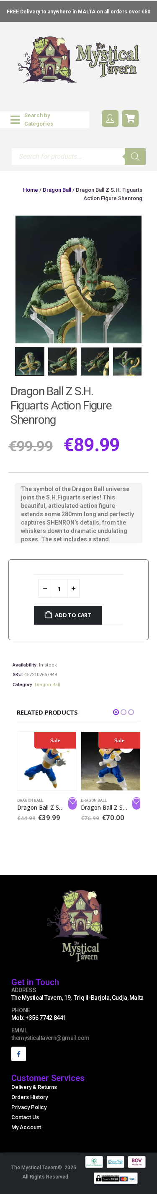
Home (30, 190)
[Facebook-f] (18, 1054)
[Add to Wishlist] (72, 803)
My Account (26, 1127)
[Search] (135, 156)
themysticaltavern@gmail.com (50, 1037)
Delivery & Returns (34, 1087)
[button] (44, 119)
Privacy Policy (28, 1107)
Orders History (29, 1097)
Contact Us (25, 1117)
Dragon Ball (57, 190)
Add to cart (73, 615)
